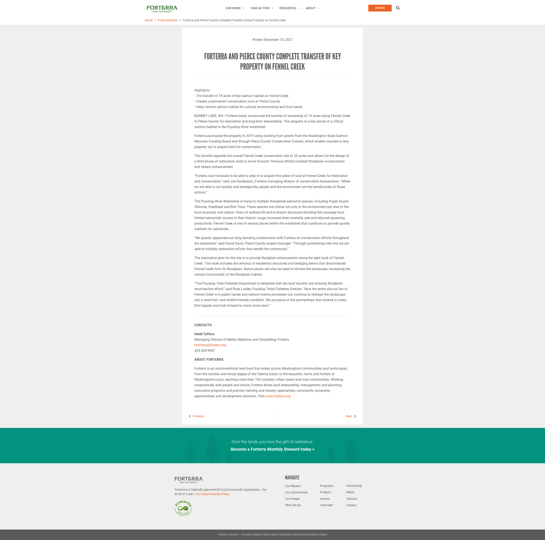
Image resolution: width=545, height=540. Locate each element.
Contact (351, 498)
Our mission (293, 486)
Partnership (354, 485)
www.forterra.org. (278, 396)
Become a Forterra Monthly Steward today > (272, 449)
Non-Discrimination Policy (212, 494)
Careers (351, 505)
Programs (326, 485)
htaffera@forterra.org (210, 345)
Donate (325, 498)
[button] (243, 8)
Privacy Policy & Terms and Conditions (266, 534)
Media (350, 492)
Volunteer (326, 505)
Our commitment (296, 492)
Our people (292, 498)
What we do (293, 505)
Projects (325, 492)
